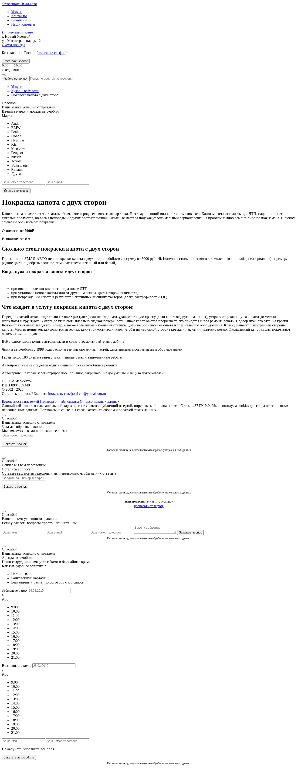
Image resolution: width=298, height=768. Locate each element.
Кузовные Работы (25, 91)
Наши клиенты (23, 24)
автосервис (19, 4)
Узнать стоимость (16, 190)
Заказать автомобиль (19, 757)
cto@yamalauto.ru (92, 394)
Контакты (19, 16)
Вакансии (19, 20)
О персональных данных (99, 401)
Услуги (16, 12)
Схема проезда (13, 45)
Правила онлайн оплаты (59, 401)
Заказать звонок (15, 444)
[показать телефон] (52, 53)
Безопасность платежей (20, 401)
